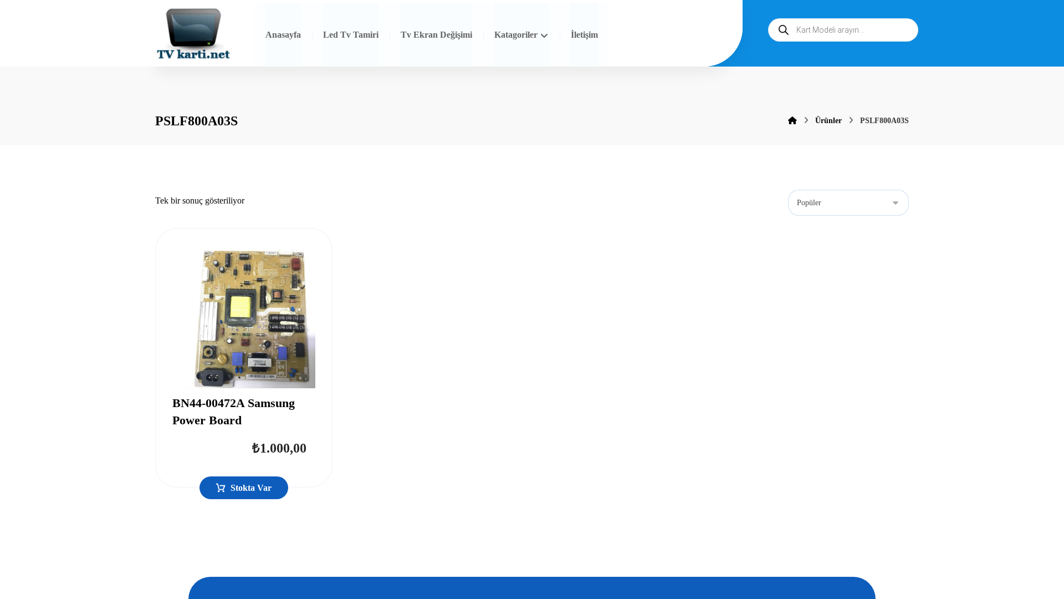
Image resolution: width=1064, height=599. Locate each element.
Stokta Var (251, 488)
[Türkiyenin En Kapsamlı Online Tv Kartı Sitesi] (193, 35)
